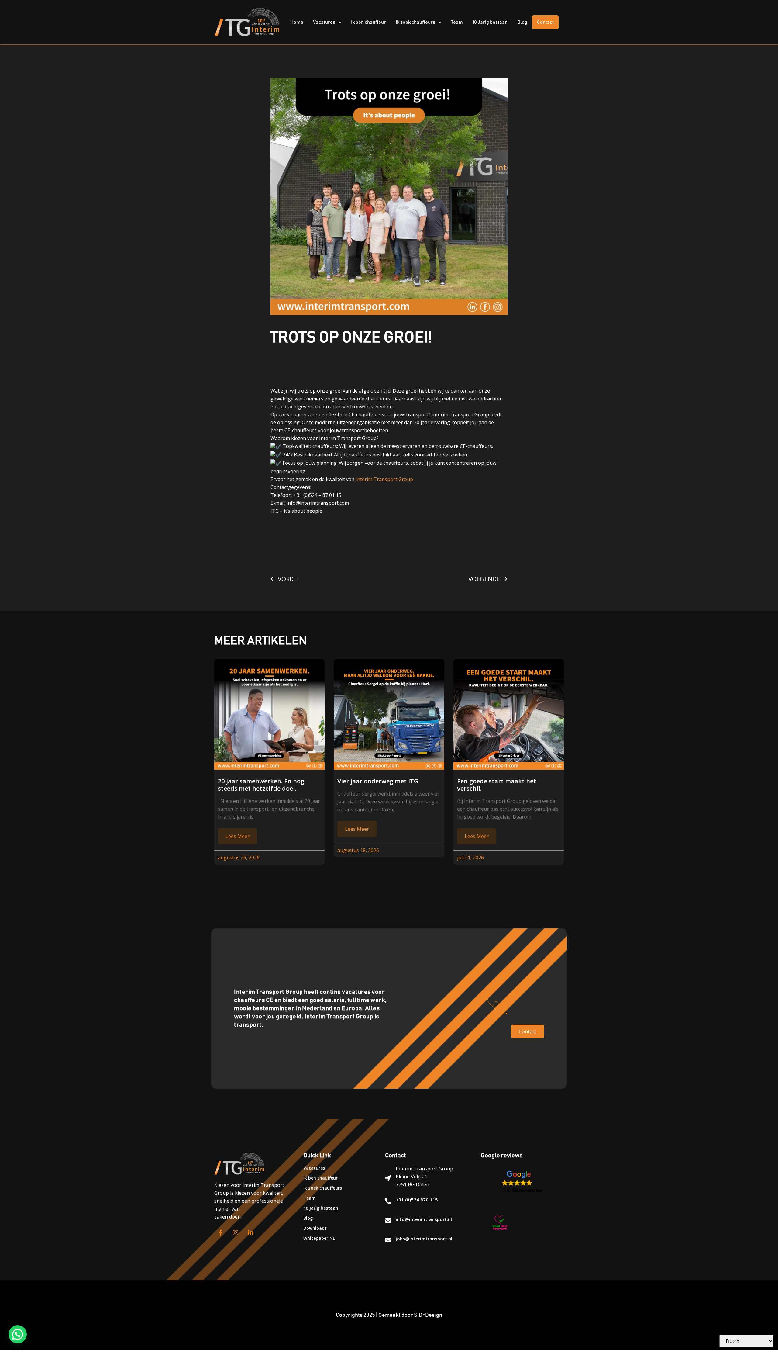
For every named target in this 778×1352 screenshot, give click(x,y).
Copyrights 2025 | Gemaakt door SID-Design (389, 1315)
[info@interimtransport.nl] (388, 1221)
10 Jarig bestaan (490, 22)
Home (296, 22)
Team (457, 22)
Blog (522, 22)
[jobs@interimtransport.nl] (388, 1240)
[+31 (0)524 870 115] (388, 1201)
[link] (384, 479)
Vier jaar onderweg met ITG (377, 781)
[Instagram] (235, 1233)
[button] (522, 1182)
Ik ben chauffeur (368, 22)
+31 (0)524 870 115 (417, 1199)
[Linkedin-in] (251, 1233)
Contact (545, 22)
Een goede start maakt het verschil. (496, 785)
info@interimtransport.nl (424, 1219)
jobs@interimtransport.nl (424, 1238)
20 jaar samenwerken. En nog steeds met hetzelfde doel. (261, 785)
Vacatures (324, 22)
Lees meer (237, 836)
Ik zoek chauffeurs (415, 22)
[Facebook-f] (220, 1233)
